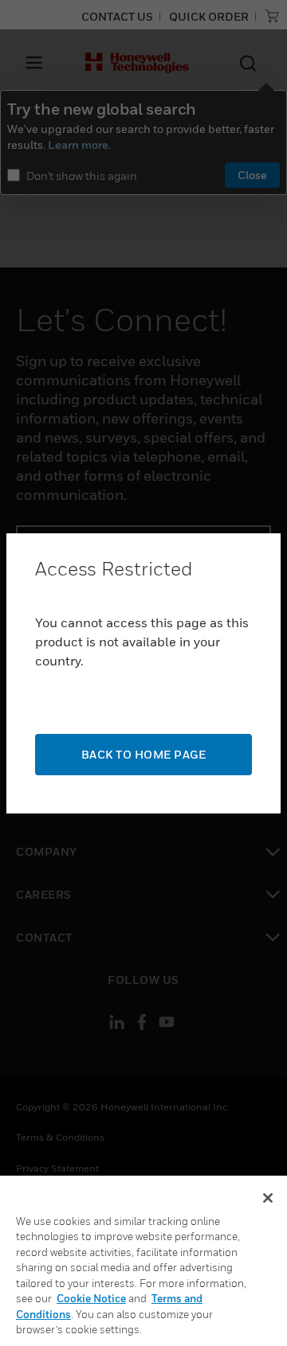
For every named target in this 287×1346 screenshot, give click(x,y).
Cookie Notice (91, 1298)
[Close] (267, 1197)
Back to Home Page (143, 754)
